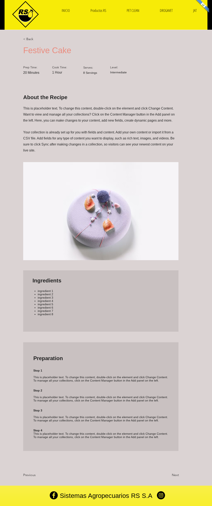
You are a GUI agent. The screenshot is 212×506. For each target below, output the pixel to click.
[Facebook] (54, 495)
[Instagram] (161, 495)
